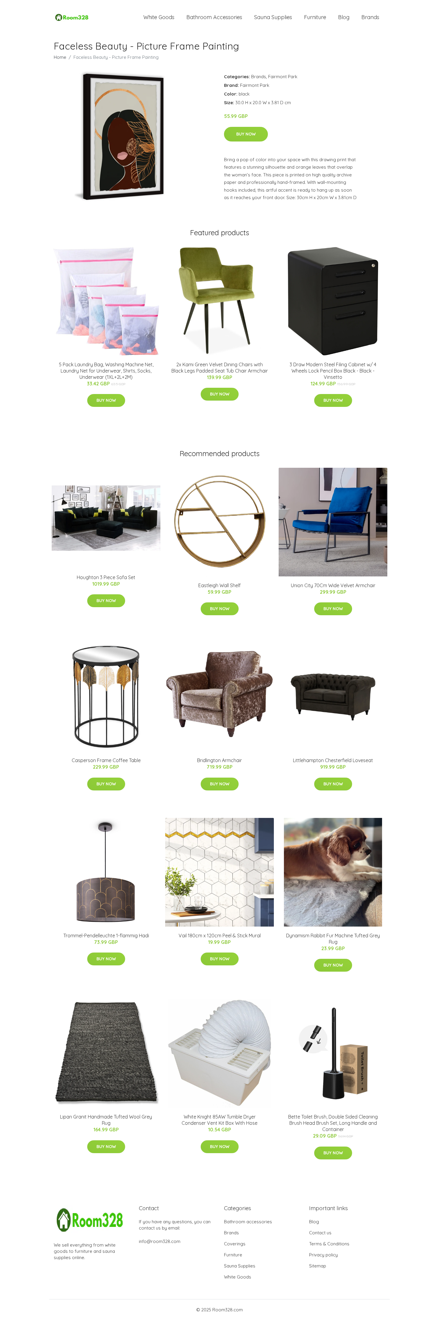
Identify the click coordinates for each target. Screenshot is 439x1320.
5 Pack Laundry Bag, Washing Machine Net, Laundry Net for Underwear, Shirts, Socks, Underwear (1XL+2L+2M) (106, 370)
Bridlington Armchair (219, 760)
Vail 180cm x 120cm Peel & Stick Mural (220, 936)
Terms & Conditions (329, 1244)
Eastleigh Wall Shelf (219, 585)
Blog (343, 17)
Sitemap (317, 1266)
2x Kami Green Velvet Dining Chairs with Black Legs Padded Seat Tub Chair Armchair (219, 367)
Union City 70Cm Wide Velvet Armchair (333, 585)
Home (60, 57)
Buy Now (246, 134)
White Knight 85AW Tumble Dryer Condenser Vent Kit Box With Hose (219, 1120)
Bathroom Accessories (214, 17)
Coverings (234, 1244)
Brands (370, 17)
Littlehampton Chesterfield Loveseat (333, 760)
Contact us (320, 1233)
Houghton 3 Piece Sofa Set (106, 577)
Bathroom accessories (248, 1221)
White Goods (158, 17)
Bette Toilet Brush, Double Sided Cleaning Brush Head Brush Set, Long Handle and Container (333, 1123)
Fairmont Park (282, 76)
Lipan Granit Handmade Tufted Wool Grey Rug (106, 1120)
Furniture (315, 17)
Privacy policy (323, 1255)
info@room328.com (159, 1241)
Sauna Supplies (273, 17)
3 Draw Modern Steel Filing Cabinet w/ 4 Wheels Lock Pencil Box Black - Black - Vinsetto (333, 370)
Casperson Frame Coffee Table (106, 760)
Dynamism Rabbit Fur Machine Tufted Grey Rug (333, 939)
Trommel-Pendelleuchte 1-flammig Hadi (106, 936)
